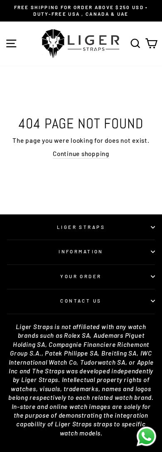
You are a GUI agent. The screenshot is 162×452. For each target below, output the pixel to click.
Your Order (80, 276)
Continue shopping (81, 153)
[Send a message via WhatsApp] (146, 436)
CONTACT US (80, 300)
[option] (81, 10)
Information (81, 251)
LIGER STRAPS (81, 227)
